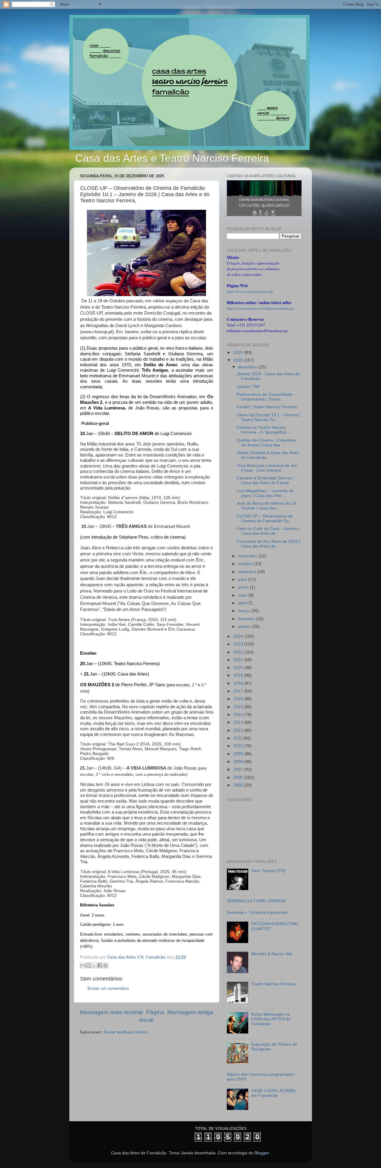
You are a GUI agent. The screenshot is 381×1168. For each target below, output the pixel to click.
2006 (238, 777)
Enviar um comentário (108, 988)
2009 (238, 754)
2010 (238, 746)
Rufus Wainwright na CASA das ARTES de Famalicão (271, 1019)
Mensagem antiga (190, 1012)
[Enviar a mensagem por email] (83, 965)
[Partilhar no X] (94, 965)
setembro (247, 572)
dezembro (248, 367)
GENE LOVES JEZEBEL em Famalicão (273, 1093)
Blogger (261, 1153)
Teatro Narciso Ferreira (273, 984)
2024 (238, 636)
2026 (238, 352)
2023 (238, 644)
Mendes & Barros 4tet (271, 954)
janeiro (245, 626)
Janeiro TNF (248, 386)
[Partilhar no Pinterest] (105, 965)
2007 (238, 769)
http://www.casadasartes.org (250, 291)
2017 (238, 691)
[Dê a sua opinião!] (88, 965)
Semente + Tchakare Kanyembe (257, 912)
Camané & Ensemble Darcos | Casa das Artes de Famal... (265, 480)
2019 (238, 675)
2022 (238, 652)
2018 (238, 683)
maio (243, 595)
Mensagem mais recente (111, 1012)
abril (242, 603)
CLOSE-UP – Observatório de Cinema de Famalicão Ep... (265, 518)
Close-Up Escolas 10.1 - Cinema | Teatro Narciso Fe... (268, 417)
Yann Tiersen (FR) (268, 871)
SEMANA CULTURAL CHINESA (256, 901)
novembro (248, 556)
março (244, 611)
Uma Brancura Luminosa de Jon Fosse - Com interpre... (267, 468)
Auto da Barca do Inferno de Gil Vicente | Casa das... (266, 505)
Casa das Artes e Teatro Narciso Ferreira (172, 158)
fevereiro (247, 619)
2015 (238, 707)
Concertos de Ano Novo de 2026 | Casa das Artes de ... (268, 543)
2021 (238, 660)
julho (243, 579)
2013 (238, 722)
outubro (246, 564)
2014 (238, 714)
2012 (238, 730)
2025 (238, 360)
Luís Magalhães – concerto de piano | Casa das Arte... (265, 493)
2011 (238, 738)
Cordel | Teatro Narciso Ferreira (267, 407)
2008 (238, 761)
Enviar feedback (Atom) (126, 1032)
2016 (238, 699)
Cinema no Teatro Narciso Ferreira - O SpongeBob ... (264, 429)
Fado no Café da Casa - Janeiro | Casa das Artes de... (268, 531)
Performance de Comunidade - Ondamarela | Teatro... (266, 396)
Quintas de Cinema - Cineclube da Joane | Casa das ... (266, 442)
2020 (238, 667)
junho (244, 587)
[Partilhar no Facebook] (100, 965)
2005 (238, 785)
